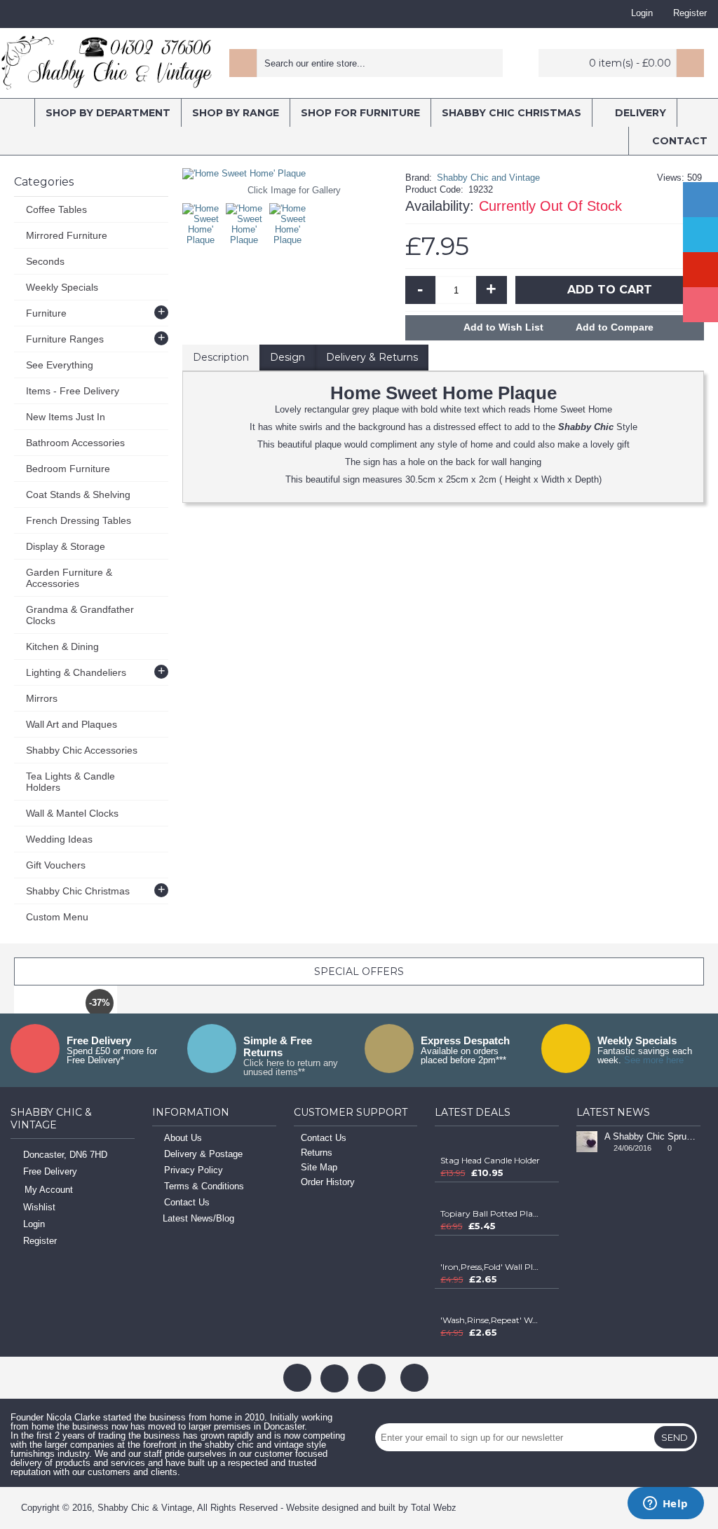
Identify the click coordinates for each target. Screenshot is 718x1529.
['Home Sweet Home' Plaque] (204, 220)
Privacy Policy (193, 1170)
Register (40, 1241)
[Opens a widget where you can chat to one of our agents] (665, 1504)
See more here (654, 1060)
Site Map (319, 1167)
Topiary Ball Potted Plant (490, 1213)
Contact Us (187, 1202)
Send (674, 1437)
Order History (328, 1182)
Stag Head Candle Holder (490, 1160)
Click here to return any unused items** (290, 1067)
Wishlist (39, 1207)
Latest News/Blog (198, 1218)
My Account (49, 1189)
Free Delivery (50, 1171)
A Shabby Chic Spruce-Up (652, 1136)
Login (34, 1224)
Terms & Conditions (204, 1186)
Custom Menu (57, 916)
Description (221, 357)
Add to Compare (614, 327)
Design (287, 357)
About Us (183, 1138)
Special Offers (359, 971)
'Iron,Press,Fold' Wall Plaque (490, 1266)
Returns (316, 1152)
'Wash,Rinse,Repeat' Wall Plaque (490, 1320)
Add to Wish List (503, 327)
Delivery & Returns (372, 357)
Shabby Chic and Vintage (488, 177)
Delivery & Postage (203, 1154)
